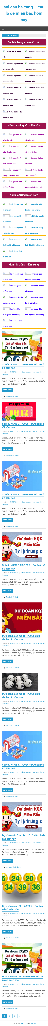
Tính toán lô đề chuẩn (13, 867)
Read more (7, 390)
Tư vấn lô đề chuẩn (12, 396)
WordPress (24, 1023)
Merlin (33, 1023)
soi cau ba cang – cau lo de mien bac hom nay (24, 13)
